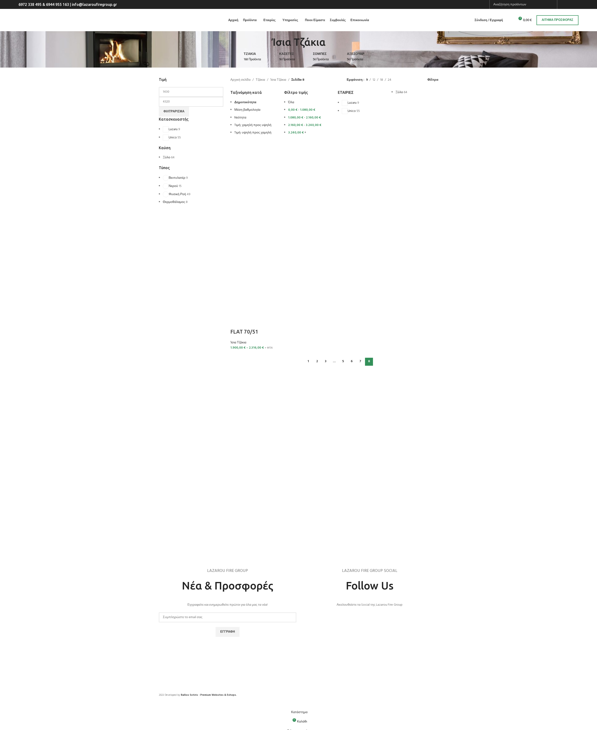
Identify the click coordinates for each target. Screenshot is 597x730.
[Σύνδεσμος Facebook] (565, 4)
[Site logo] (71, 20)
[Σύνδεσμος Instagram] (571, 4)
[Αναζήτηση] (509, 20)
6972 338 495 (30, 4)
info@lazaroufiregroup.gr (94, 4)
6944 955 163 (57, 4)
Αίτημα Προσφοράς (557, 20)
